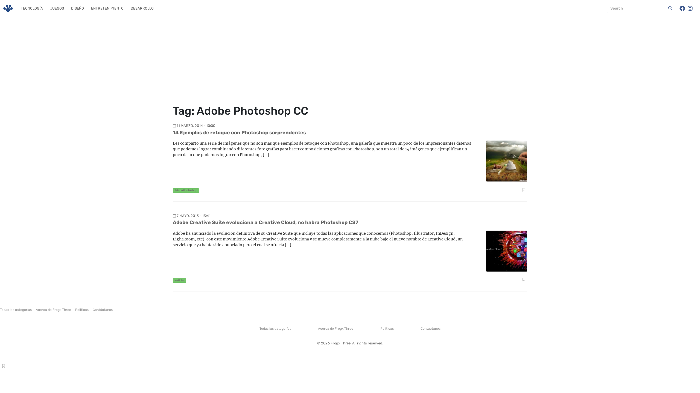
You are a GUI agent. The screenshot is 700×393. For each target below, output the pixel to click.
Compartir (523, 190)
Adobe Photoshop (185, 190)
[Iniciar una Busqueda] (670, 8)
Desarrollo (142, 8)
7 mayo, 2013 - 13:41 (194, 216)
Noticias (179, 280)
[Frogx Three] (8, 8)
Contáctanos (103, 310)
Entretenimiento (107, 8)
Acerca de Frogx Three (53, 310)
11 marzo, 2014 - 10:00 (196, 126)
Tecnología (32, 8)
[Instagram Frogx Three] (690, 8)
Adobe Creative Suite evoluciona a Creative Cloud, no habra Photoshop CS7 (265, 222)
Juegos (57, 8)
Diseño (77, 8)
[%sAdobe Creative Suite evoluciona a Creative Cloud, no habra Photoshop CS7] (506, 250)
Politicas (82, 310)
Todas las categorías (16, 310)
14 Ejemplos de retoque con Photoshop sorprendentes (239, 133)
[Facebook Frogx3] (682, 8)
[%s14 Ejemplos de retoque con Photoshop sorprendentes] (506, 160)
